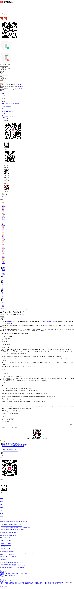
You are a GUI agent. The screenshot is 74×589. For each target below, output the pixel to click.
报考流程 (3, 100)
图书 (2, 276)
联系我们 (3, 117)
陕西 (2, 301)
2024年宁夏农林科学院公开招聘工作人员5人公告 (8, 535)
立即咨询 (1, 455)
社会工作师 (3, 113)
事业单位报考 (2, 574)
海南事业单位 (28, 582)
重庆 (2, 281)
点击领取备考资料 (49, 321)
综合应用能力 (13, 103)
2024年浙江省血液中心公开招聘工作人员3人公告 (10, 451)
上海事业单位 (19, 583)
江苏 (2, 293)
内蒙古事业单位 (59, 583)
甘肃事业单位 (54, 582)
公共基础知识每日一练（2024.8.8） (6, 545)
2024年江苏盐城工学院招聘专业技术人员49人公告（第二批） (10, 532)
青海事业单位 (7, 583)
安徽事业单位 (2, 582)
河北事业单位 (19, 582)
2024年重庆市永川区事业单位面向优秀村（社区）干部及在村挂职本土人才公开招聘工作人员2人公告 (16, 527)
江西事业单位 (62, 582)
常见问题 (4, 575)
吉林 (2, 291)
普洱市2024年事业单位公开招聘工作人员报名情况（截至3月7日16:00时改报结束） (13, 565)
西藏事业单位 (41, 583)
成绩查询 (22, 573)
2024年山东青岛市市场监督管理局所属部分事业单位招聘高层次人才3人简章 (12, 529)
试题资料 (12, 111)
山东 (2, 299)
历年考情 (21, 100)
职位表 (3, 268)
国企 (2, 108)
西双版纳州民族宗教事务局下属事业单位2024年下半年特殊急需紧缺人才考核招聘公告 (15, 444)
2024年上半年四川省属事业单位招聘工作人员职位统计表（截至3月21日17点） (12, 562)
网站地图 (3, 91)
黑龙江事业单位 (54, 583)
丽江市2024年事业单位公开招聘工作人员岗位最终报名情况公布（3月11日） (12, 564)
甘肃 (2, 290)
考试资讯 (11, 309)
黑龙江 (3, 305)
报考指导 (6, 111)
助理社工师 (5, 580)
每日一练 (9, 106)
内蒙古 (3, 306)
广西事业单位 (45, 582)
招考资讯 (3, 111)
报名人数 (18, 100)
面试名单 (25, 573)
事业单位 (3, 93)
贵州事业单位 (49, 582)
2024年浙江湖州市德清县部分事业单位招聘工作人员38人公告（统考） (11, 526)
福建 (2, 282)
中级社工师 (9, 580)
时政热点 (19, 103)
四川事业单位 (28, 583)
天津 (2, 302)
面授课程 (3, 274)
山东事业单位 (24, 583)
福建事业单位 (15, 582)
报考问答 (6, 100)
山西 (2, 297)
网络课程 (3, 273)
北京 (2, 280)
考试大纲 (7, 573)
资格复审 (19, 573)
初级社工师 (2, 580)
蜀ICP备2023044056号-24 (4, 586)
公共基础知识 (4, 103)
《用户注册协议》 (20, 84)
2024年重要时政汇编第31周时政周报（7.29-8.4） (8, 551)
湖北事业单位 (32, 582)
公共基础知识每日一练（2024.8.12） (6, 540)
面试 (15, 103)
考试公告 (1, 573)
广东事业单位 (41, 582)
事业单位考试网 (21, 314)
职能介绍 (12, 100)
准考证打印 (13, 573)
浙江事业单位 (11, 583)
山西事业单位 (15, 583)
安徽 (2, 279)
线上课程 (1, 570)
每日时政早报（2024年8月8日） (5, 546)
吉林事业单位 (58, 582)
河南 (2, 284)
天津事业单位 (37, 583)
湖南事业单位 (37, 582)
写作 (17, 103)
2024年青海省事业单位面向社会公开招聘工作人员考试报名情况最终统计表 (12, 567)
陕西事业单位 (32, 583)
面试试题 (6, 106)
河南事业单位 (24, 582)
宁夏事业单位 (2, 583)
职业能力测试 (8, 103)
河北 (2, 283)
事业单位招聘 (8, 443)
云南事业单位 (49, 583)
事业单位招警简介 (3, 559)
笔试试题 (3, 106)
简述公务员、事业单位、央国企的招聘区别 (7, 554)
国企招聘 (3, 252)
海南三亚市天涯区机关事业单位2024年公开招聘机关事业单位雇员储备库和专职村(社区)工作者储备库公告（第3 (17, 553)
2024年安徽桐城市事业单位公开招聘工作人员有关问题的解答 (10, 556)
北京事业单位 (7, 582)
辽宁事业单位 (71, 582)
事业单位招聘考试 (3, 571)
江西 (2, 292)
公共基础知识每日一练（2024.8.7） (6, 548)
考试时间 (17, 573)
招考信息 (3, 116)
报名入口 (3, 269)
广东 (2, 287)
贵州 (2, 289)
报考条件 (9, 100)
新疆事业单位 (45, 583)
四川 (2, 300)
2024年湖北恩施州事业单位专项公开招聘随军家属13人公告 (12, 449)
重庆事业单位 (11, 582)
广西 (2, 288)
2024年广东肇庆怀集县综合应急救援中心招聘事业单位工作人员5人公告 (13, 446)
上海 (2, 298)
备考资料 (9, 111)
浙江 (2, 296)
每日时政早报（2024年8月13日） (6, 537)
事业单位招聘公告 (13, 443)
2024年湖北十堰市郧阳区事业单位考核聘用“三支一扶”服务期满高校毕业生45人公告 (14, 445)
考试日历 (4, 573)
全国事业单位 (2, 581)
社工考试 (3, 115)
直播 (2, 275)
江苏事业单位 (67, 582)
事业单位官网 (7, 309)
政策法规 (15, 100)
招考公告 (3, 267)
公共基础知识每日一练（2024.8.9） (6, 543)
